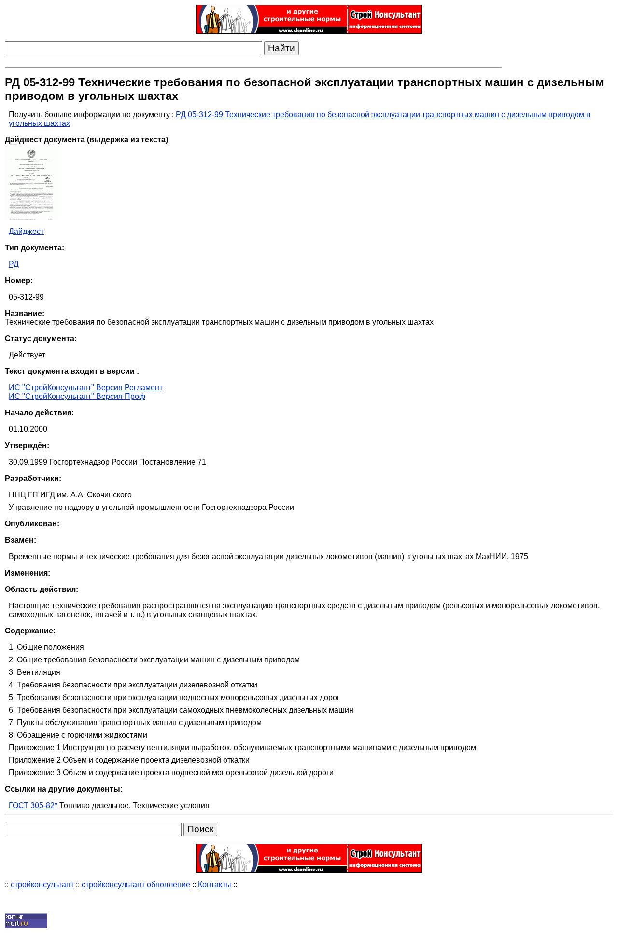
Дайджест (26, 231)
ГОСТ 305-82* (33, 805)
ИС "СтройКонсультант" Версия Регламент (86, 388)
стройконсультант (42, 884)
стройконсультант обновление (136, 884)
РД (14, 264)
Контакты (214, 884)
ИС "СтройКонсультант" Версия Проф (77, 396)
